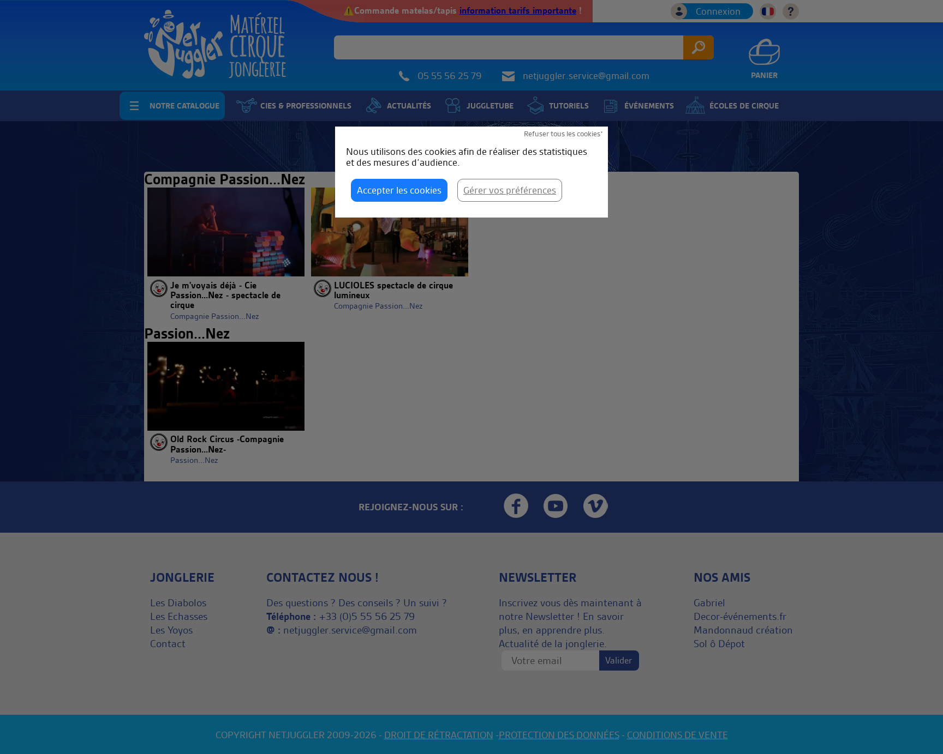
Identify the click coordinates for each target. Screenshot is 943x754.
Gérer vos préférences (509, 190)
